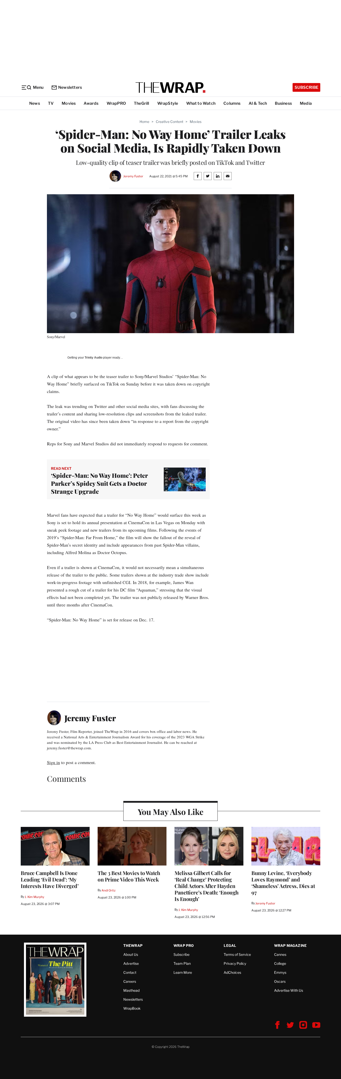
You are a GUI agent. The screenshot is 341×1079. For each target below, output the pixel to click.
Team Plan (182, 963)
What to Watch (201, 103)
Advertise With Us (288, 990)
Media (306, 103)
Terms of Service (237, 954)
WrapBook (132, 1008)
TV (51, 103)
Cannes (280, 954)
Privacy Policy (235, 963)
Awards (91, 103)
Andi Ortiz (109, 890)
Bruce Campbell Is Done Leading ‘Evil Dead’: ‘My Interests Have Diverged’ (49, 879)
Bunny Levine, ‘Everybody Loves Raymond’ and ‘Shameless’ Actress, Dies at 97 (283, 882)
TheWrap (133, 945)
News (34, 103)
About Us (130, 954)
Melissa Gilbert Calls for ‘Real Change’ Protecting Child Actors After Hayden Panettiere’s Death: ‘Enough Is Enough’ (206, 886)
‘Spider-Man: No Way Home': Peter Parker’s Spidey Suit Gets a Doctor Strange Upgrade (99, 483)
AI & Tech (258, 103)
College (280, 963)
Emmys (280, 972)
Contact (129, 972)
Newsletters (70, 87)
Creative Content (169, 121)
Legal (230, 945)
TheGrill (141, 103)
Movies (69, 103)
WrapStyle (167, 103)
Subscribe (306, 87)
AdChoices (232, 972)
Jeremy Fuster (133, 176)
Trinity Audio (93, 357)
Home (144, 121)
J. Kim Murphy (34, 897)
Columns (231, 103)
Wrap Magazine (290, 945)
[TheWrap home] (170, 87)
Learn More (182, 972)
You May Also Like (170, 811)
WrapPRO (116, 103)
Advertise (131, 963)
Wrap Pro (183, 945)
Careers (129, 981)
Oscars (280, 981)
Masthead (131, 990)
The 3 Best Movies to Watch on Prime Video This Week (129, 876)
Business (283, 103)
